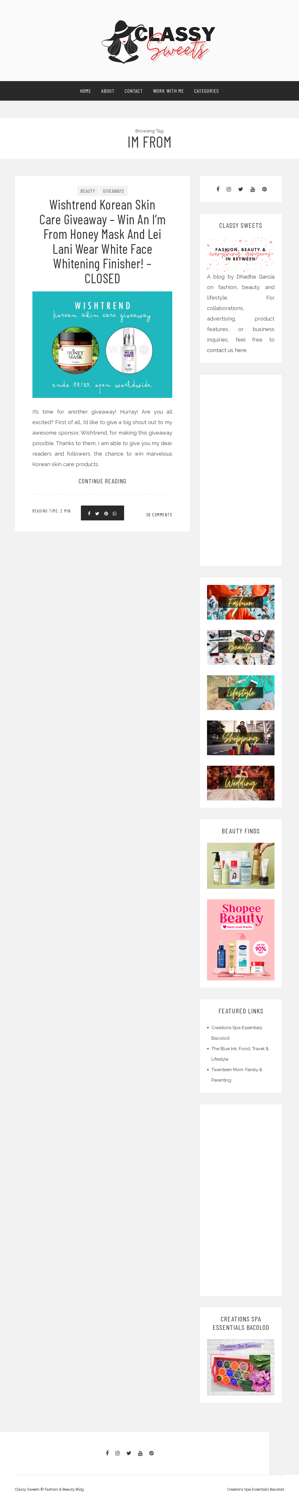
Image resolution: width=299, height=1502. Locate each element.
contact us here (226, 350)
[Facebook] (217, 189)
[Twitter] (240, 189)
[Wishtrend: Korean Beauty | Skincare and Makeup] (240, 865)
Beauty (88, 191)
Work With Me (168, 91)
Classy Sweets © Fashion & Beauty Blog (49, 1489)
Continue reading (102, 481)
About (107, 91)
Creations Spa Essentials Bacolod (255, 1489)
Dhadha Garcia (255, 277)
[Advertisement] (241, 470)
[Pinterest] (264, 189)
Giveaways (113, 191)
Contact (134, 91)
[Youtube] (253, 189)
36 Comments (159, 514)
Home (85, 91)
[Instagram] (229, 189)
